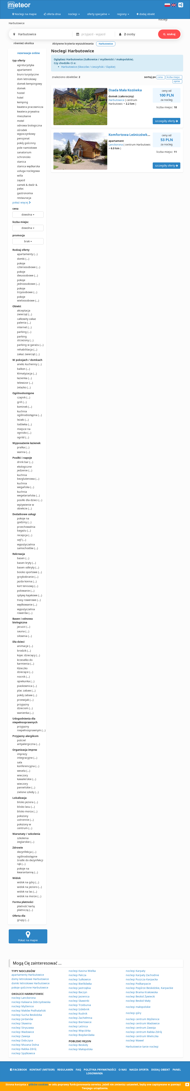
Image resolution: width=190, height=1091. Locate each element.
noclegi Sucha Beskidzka (27, 1015)
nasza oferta (139, 1069)
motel (20, 121)
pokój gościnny (26, 143)
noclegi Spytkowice (23, 1053)
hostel (21, 93)
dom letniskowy (26, 79)
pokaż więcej (20, 202)
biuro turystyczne (28, 74)
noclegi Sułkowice (80, 979)
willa (20, 175)
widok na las (27, 891)
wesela (23, 770)
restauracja (24, 198)
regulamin (65, 1069)
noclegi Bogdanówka (81, 1035)
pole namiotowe (27, 147)
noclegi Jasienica (79, 996)
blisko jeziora (27, 802)
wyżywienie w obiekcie (25, 506)
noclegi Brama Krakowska (142, 992)
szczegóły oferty (165, 121)
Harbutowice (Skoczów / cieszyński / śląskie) (88, 67)
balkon (23, 369)
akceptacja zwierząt (24, 312)
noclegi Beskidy (78, 1045)
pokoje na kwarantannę (27, 870)
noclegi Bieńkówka (80, 983)
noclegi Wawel (135, 1040)
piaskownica (27, 686)
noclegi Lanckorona (24, 997)
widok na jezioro (29, 887)
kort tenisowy (27, 586)
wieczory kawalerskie (26, 777)
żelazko (24, 387)
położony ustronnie (25, 817)
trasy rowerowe (29, 600)
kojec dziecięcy (28, 655)
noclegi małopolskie (138, 1007)
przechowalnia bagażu (26, 528)
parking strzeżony (25, 338)
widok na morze (29, 896)
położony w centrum (24, 826)
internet (24, 327)
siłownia (24, 636)
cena (15, 208)
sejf (21, 540)
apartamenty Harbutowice (28, 974)
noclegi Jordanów (22, 1019)
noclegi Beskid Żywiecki (140, 996)
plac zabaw (26, 690)
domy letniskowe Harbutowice (30, 979)
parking (24, 332)
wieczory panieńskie (26, 785)
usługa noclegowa (28, 171)
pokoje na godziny (24, 520)
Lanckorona (116, 144)
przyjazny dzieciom (25, 706)
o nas (123, 1069)
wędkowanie (27, 604)
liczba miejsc (20, 222)
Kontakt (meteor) (42, 1069)
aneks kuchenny (29, 364)
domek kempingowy (29, 83)
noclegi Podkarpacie (138, 983)
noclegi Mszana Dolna (25, 1044)
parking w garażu (30, 345)
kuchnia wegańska (25, 485)
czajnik (23, 397)
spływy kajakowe (29, 595)
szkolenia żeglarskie (25, 840)
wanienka (25, 713)
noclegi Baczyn (78, 992)
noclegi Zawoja (21, 1036)
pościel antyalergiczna (28, 742)
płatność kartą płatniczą (26, 908)
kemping (22, 102)
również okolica (23, 43)
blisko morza (27, 811)
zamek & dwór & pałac (27, 186)
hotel (20, 97)
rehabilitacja (27, 349)
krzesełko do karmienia (25, 661)
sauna (23, 631)
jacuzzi (23, 626)
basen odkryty (28, 567)
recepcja (24, 535)
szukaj (171, 34)
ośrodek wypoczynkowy (26, 132)
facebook (19, 1069)
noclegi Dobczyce (22, 1040)
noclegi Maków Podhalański (29, 1010)
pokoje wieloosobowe (28, 298)
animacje (25, 646)
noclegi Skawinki (79, 1000)
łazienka (24, 378)
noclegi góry (133, 1013)
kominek (24, 406)
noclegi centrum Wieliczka (142, 1036)
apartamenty (27, 254)
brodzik (24, 650)
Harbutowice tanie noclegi (142, 1046)
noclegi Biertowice (80, 1022)
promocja (18, 235)
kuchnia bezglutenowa (28, 476)
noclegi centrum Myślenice (142, 1019)
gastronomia (25, 193)
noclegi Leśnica (78, 1026)
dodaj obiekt (160, 1069)
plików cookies (38, 1084)
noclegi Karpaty (135, 971)
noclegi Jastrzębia (80, 988)
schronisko (23, 157)
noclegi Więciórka (80, 1030)
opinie (177, 81)
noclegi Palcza (77, 975)
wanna (23, 452)
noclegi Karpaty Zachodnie (142, 975)
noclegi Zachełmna (80, 1018)
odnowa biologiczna (29, 125)
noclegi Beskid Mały (138, 1000)
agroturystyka (25, 65)
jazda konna (27, 581)
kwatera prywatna (28, 111)
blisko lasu (26, 806)
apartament (24, 69)
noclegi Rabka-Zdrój (24, 1049)
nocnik (23, 676)
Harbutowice (116, 100)
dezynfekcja (26, 852)
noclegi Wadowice (23, 1032)
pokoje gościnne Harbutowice (30, 987)
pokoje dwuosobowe (27, 273)
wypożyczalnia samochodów (27, 546)
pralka (23, 447)
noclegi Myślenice (23, 1006)
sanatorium (24, 152)
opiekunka (25, 681)
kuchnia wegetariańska (28, 493)
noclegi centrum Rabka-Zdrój (144, 1032)
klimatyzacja (27, 373)
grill (22, 402)
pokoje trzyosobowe (27, 290)
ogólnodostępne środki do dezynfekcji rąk (30, 860)
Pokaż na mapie (28, 940)
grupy (23, 920)
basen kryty (26, 563)
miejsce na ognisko (24, 430)
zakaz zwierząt (28, 354)
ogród (23, 437)
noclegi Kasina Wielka (82, 971)
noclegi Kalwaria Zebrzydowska (31, 1002)
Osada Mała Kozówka (125, 90)
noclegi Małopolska (81, 1049)
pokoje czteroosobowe (28, 265)
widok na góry (28, 882)
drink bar (25, 462)
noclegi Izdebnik (79, 1009)
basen (23, 558)
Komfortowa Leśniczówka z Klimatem (138, 135)
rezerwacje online (28, 53)
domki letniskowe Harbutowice (31, 983)
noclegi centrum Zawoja (141, 1027)
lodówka (24, 424)
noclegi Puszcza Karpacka (142, 979)
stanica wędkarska (28, 166)
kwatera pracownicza (30, 107)
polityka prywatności (100, 1069)
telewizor (25, 382)
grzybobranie (27, 576)
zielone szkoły (28, 792)
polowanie (25, 590)
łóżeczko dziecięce (25, 670)
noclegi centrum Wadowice (143, 1023)
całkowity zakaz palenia (26, 320)
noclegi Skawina (22, 1023)
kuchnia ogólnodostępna (29, 413)
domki (23, 258)
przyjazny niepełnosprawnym (30, 728)
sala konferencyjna (28, 764)
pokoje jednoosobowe (28, 282)
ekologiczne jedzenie (24, 468)
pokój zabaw (27, 695)
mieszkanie (24, 116)
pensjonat (23, 138)
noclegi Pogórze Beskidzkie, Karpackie (149, 988)
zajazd (21, 180)
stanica (21, 161)
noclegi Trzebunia (80, 1005)
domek (21, 88)
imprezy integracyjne (27, 755)
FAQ (78, 1069)
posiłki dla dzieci (29, 500)
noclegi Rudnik (78, 1013)
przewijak (25, 700)
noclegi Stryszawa (23, 1027)
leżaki (23, 419)
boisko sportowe (29, 572)
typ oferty (18, 60)
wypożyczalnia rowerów (26, 611)
